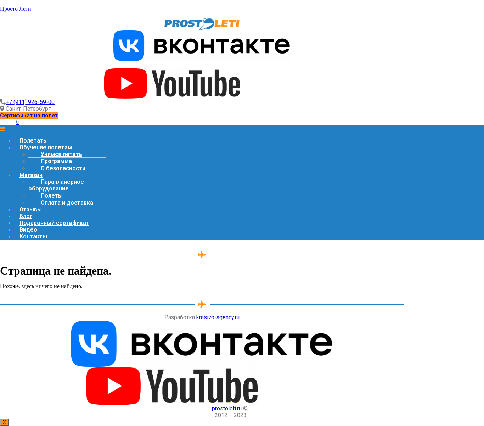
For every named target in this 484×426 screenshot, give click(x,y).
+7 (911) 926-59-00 (30, 102)
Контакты (33, 236)
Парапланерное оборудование (56, 185)
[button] (29, 115)
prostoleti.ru (227, 408)
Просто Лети (15, 9)
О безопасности (63, 168)
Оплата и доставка (67, 202)
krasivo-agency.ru (218, 317)
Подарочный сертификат (54, 223)
